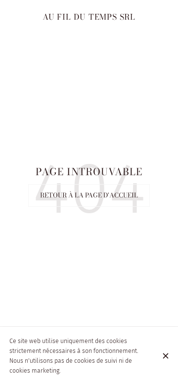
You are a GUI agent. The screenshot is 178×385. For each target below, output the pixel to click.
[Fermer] (165, 356)
